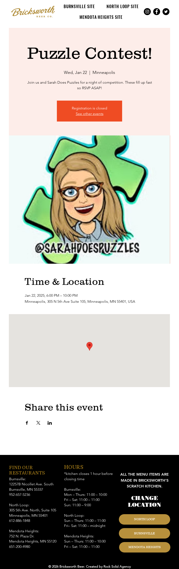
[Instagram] (147, 11)
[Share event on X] (38, 423)
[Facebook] (156, 11)
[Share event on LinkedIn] (50, 423)
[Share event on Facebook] (27, 423)
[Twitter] (165, 11)
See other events (89, 114)
